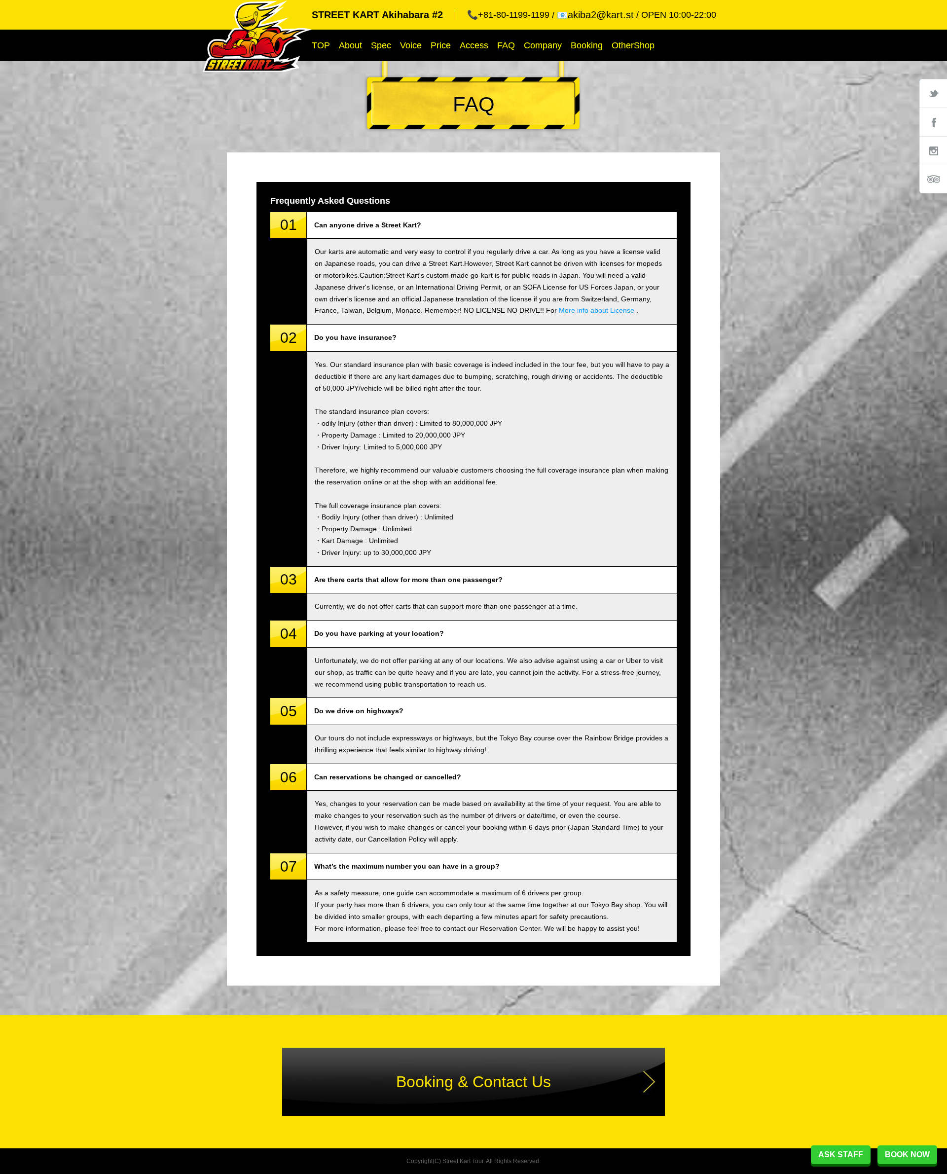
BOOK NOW (907, 1154)
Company (543, 45)
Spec (381, 45)
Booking (587, 45)
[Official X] (933, 93)
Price (441, 45)
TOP (321, 45)
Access (474, 45)
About (350, 45)
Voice (411, 45)
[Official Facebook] (933, 122)
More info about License (596, 310)
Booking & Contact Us (473, 1082)
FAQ (506, 45)
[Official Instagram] (933, 150)
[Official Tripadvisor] (933, 179)
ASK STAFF (840, 1154)
